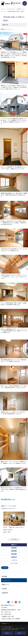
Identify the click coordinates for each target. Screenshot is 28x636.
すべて (5, 567)
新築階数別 (14, 548)
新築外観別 (14, 554)
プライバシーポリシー (15, 628)
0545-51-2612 (7, 612)
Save (26, 34)
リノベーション (14, 563)
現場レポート (5, 584)
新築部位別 (14, 557)
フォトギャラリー (6, 580)
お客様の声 (5, 593)
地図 (19, 609)
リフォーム (14, 560)
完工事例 (4, 589)
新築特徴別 (14, 551)
